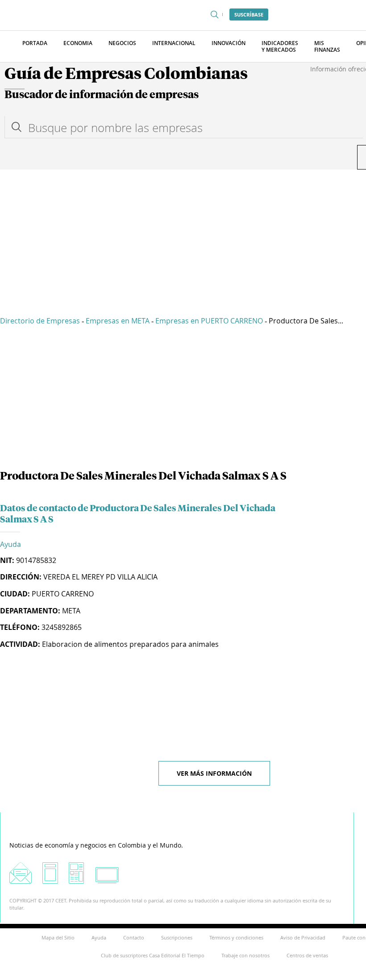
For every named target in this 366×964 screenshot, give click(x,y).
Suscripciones (176, 937)
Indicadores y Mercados (280, 46)
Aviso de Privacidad (302, 937)
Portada (34, 43)
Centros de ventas (307, 955)
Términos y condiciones (236, 937)
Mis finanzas (327, 46)
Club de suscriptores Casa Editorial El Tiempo (152, 955)
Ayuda (10, 544)
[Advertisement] (183, 236)
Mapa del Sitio (58, 937)
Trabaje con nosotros (245, 955)
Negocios (122, 43)
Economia (77, 43)
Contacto (133, 937)
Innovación (228, 43)
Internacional (173, 43)
